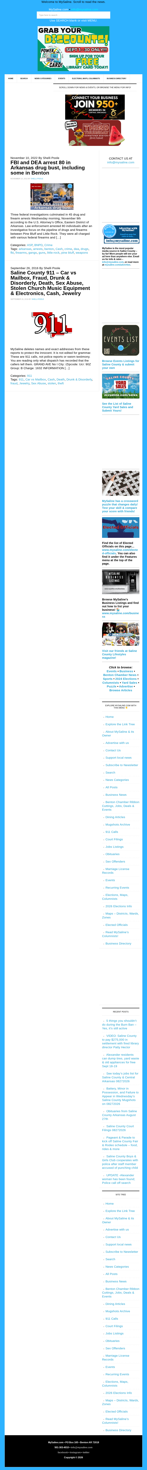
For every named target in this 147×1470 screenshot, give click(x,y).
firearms (21, 252)
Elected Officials (117, 925)
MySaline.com (58, 9)
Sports (108, 679)
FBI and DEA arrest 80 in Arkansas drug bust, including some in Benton (47, 167)
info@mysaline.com (84, 9)
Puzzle (111, 686)
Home (110, 717)
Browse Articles (120, 690)
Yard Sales (129, 682)
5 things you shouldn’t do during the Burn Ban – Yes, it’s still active (119, 1024)
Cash (59, 249)
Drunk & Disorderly (79, 379)
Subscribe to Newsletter (122, 765)
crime (68, 249)
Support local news (119, 757)
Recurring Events (117, 887)
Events (112, 671)
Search (110, 772)
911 (29, 375)
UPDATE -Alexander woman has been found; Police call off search (118, 1179)
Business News (116, 794)
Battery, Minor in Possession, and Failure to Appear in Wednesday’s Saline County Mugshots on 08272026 (120, 1096)
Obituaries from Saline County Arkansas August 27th (119, 1114)
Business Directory (118, 943)
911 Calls (112, 832)
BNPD (38, 245)
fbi (12, 252)
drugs (84, 249)
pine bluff (67, 252)
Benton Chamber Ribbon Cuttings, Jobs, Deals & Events (120, 805)
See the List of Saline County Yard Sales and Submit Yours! (117, 407)
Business (126, 671)
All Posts (112, 787)
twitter (86, 1452)
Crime (48, 245)
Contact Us (113, 750)
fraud (14, 383)
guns (42, 252)
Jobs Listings (115, 846)
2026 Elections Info (119, 906)
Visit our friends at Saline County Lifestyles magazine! (119, 654)
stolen (52, 383)
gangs (32, 252)
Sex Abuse (38, 383)
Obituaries (113, 854)
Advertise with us (117, 743)
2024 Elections (126, 679)
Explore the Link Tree (120, 724)
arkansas (25, 249)
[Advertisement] (120, 197)
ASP (30, 245)
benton (49, 249)
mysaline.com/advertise (117, 265)
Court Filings (114, 839)
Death (61, 379)
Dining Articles (115, 817)
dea (76, 249)
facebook (63, 1452)
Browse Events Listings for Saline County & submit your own (120, 364)
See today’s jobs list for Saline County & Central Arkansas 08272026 (120, 1077)
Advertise (126, 686)
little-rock (53, 252)
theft (61, 383)
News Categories (117, 780)
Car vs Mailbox (35, 379)
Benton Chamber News (120, 675)
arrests (38, 249)
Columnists (110, 682)
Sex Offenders (115, 861)
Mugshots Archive (118, 824)
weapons (82, 252)
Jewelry (24, 383)
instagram (75, 1452)
